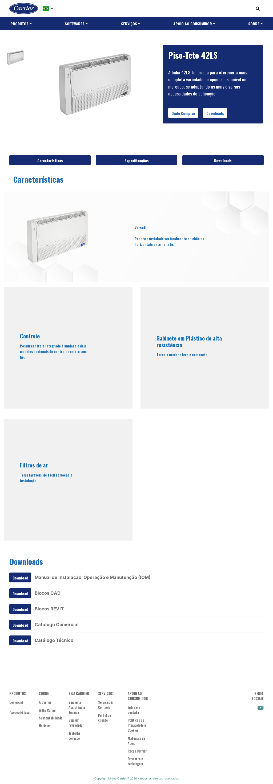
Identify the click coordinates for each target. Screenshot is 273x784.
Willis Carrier (48, 710)
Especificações (137, 160)
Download (20, 578)
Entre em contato (134, 710)
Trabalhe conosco (74, 736)
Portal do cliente (104, 718)
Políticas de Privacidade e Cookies (137, 725)
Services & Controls (105, 705)
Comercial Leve (19, 713)
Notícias (44, 725)
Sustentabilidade (50, 718)
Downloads (215, 113)
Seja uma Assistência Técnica (77, 707)
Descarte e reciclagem (135, 761)
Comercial (16, 702)
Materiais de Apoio (136, 741)
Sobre (253, 23)
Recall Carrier (137, 751)
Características (50, 160)
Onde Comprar (183, 113)
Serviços (129, 23)
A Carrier (45, 702)
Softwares (75, 23)
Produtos (19, 23)
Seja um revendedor (76, 723)
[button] (48, 8)
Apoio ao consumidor (192, 23)
